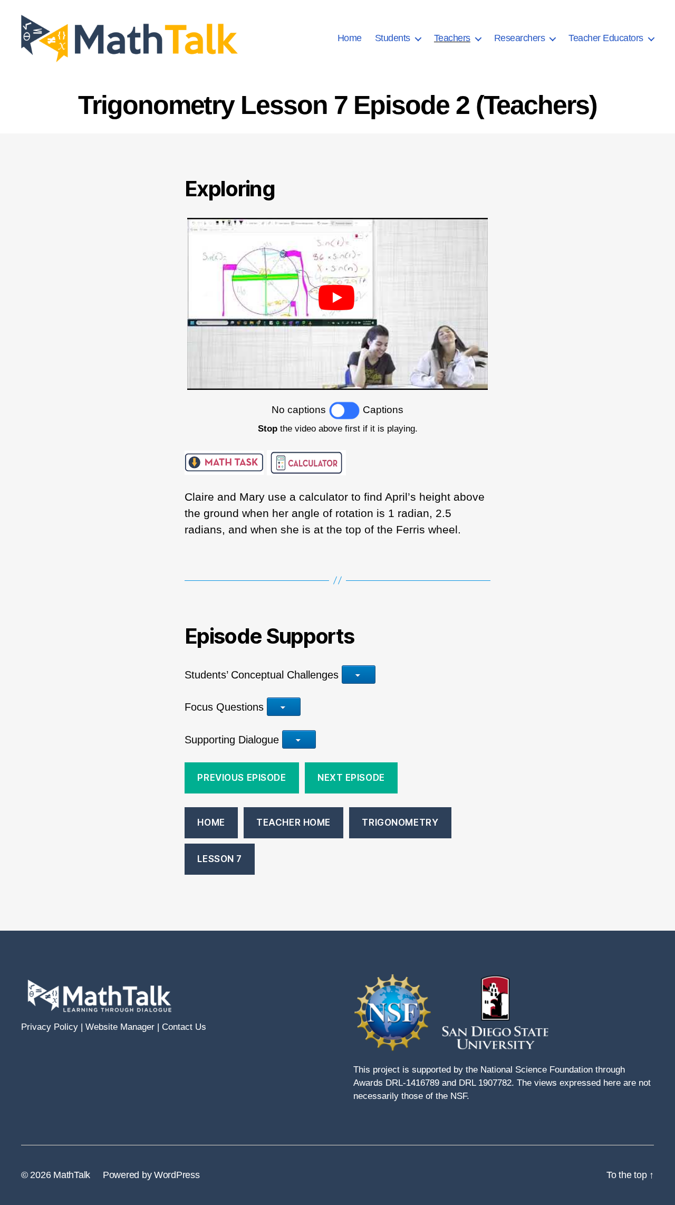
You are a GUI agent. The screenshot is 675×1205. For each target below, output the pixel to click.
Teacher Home (293, 822)
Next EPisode (351, 777)
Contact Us (184, 1027)
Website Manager (120, 1027)
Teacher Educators (605, 38)
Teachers (452, 38)
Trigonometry (400, 822)
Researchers (519, 38)
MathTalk (71, 1175)
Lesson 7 (219, 859)
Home (350, 38)
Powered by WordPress (151, 1175)
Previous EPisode (241, 777)
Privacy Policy (49, 1027)
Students (392, 38)
